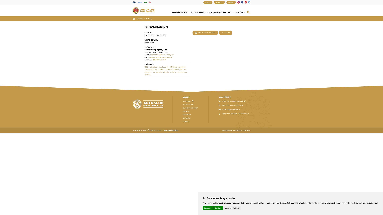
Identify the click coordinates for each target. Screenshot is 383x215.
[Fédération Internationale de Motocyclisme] (140, 2)
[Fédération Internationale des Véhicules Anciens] (145, 2)
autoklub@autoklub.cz (231, 109)
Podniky (149, 19)
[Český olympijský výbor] (150, 2)
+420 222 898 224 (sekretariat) (234, 101)
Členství (208, 2)
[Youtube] (246, 2)
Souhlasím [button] (207, 208)
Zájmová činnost (219, 12)
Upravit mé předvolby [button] (232, 208)
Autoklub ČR (179, 12)
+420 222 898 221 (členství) (232, 105)
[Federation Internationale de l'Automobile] (134, 2)
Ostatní (238, 12)
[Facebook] (242, 2)
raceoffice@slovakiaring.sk (162, 55)
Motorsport (198, 12)
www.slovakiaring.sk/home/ (161, 57)
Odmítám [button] (218, 208)
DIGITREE (246, 130)
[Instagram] (238, 2)
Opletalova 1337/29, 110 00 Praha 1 (235, 114)
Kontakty (231, 2)
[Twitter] (249, 2)
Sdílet (227, 33)
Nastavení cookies (171, 130)
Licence (218, 2)
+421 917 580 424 (159, 60)
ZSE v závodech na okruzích (157, 67)
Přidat (206, 33)
